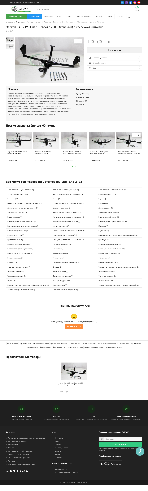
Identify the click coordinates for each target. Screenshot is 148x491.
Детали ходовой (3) (105, 208)
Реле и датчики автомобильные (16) (111, 249)
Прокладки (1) (103, 240)
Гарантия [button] (96, 68)
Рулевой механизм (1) (15, 258)
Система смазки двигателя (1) (109, 262)
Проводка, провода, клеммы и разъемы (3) (68, 240)
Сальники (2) (12, 262)
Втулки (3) (56, 199)
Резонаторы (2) (58, 249)
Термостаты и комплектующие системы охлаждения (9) (118, 267)
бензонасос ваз (12, 343)
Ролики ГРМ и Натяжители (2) (109, 253)
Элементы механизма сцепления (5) (66, 290)
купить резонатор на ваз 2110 (108, 343)
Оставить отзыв (74, 326)
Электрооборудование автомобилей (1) (21, 290)
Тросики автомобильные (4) (63, 276)
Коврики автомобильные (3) (108, 217)
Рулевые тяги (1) (59, 258)
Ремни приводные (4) (60, 253)
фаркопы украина (32, 347)
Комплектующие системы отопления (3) (21, 221)
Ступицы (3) (57, 267)
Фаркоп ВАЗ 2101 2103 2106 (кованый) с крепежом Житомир (129, 152)
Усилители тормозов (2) (107, 276)
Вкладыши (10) (12, 199)
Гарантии (99, 16)
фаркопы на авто (25, 343)
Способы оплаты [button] (99, 63)
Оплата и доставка (84, 16)
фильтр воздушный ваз (41, 343)
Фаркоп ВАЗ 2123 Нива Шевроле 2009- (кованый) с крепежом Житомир (71, 384)
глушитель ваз (136, 343)
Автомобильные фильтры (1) (17, 194)
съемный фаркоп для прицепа (94, 347)
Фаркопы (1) (11, 281)
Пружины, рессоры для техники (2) (19, 244)
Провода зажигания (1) (15, 240)
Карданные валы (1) (14, 217)
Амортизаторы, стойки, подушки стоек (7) (68, 194)
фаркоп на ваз (124, 343)
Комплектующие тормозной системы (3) (112, 221)
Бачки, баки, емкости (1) (107, 194)
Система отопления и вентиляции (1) (66, 262)
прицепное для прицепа (114, 347)
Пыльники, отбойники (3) (62, 244)
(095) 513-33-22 (15, 2)
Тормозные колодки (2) (106, 271)
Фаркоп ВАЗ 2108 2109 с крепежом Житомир (43, 152)
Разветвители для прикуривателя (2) (20, 249)
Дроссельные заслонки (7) (17, 212)
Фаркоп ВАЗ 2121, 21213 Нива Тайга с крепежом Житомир (72, 152)
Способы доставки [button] (100, 58)
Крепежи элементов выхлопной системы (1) (23, 226)
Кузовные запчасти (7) (61, 226)
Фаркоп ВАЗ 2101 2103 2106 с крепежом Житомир (17, 152)
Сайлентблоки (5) (104, 258)
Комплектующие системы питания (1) (66, 221)
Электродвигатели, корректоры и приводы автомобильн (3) (119, 285)
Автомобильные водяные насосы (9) (20, 190)
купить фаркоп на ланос (75, 347)
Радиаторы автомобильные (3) (109, 244)
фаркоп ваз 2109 (45, 347)
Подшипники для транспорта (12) (65, 235)
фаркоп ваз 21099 (59, 347)
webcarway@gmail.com (33, 2)
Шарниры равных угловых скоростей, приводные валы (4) (28, 285)
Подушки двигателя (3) (15, 235)
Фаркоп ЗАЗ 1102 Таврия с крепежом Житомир (99, 152)
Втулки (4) (102, 199)
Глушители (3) (103, 203)
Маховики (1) (103, 226)
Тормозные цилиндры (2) (16, 276)
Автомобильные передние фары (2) (66, 190)
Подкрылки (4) (103, 231)
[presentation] (76, 41)
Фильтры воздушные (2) (61, 281)
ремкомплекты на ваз (89, 343)
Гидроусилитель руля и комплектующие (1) (68, 203)
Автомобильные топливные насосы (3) (112, 190)
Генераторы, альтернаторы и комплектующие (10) (25, 203)
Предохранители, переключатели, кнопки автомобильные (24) (120, 235)
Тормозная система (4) (15, 271)
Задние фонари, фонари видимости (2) (67, 212)
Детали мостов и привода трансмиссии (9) (22, 208)
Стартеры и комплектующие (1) (18, 267)
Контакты (120, 16)
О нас (59, 16)
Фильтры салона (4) (105, 281)
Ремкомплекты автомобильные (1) (20, 253)
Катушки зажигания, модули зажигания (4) (68, 217)
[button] (72, 166)
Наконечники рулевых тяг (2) (17, 231)
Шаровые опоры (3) (60, 285)
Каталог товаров (17, 16)
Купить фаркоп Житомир (58, 343)
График (109, 16)
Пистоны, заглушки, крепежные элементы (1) (69, 231)
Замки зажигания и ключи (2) (108, 212)
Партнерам (48, 16)
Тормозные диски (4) (60, 271)
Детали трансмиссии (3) (61, 208)
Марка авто (35, 16)
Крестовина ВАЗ (74, 343)
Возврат (69, 16)
